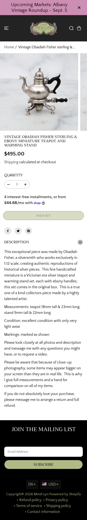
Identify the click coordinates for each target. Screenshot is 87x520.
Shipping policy (58, 506)
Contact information (43, 512)
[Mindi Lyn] (43, 28)
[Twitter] (18, 230)
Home (9, 47)
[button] (6, 28)
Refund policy (30, 500)
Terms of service (29, 506)
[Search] (71, 28)
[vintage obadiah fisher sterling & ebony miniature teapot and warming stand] (39, 92)
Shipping (11, 162)
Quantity (13, 175)
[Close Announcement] (79, 7)
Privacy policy (57, 500)
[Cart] (79, 28)
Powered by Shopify (65, 494)
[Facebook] (7, 230)
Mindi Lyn (41, 494)
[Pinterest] (28, 230)
